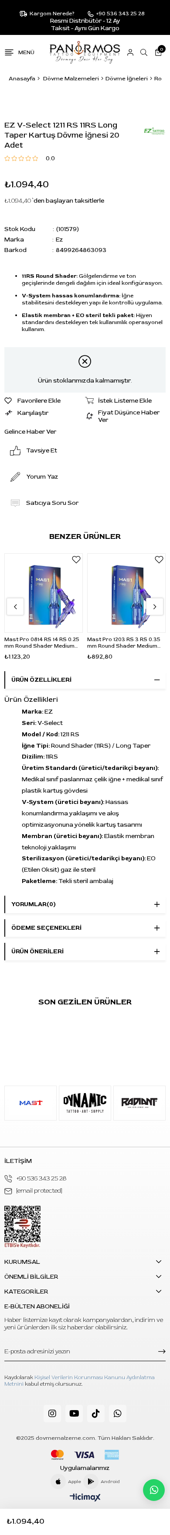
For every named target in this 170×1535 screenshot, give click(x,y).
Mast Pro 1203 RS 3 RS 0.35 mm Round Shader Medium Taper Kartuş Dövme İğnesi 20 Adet (123, 642)
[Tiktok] (96, 1413)
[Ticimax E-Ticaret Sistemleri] (85, 1498)
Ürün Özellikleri (41, 679)
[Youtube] (74, 1413)
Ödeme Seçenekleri (46, 927)
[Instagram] (52, 1413)
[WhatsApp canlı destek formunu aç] (154, 1490)
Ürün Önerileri (37, 951)
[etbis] (22, 1227)
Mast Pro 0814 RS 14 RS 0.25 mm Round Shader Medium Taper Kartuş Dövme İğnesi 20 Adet (41, 642)
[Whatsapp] (117, 1413)
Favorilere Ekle (76, 559)
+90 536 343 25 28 (41, 1178)
